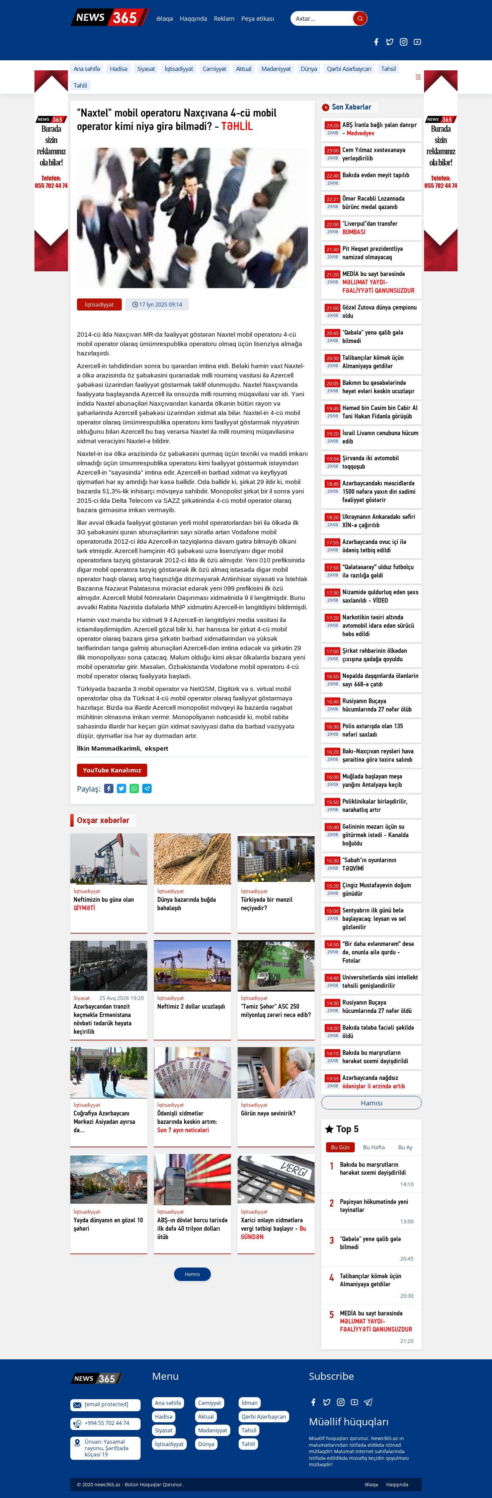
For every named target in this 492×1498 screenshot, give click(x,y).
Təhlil (80, 85)
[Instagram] (403, 42)
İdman (250, 1403)
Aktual (243, 69)
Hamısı (192, 1274)
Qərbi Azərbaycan (349, 69)
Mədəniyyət (276, 69)
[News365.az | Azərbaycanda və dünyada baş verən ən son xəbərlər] (110, 17)
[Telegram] (147, 788)
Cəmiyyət (214, 69)
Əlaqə (164, 18)
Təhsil (388, 69)
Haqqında (193, 18)
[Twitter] (390, 42)
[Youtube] (417, 42)
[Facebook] (376, 42)
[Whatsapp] (134, 788)
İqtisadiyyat (179, 69)
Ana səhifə (87, 69)
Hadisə (118, 69)
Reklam (224, 18)
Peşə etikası (257, 18)
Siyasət (146, 69)
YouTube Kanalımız (112, 770)
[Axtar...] (360, 18)
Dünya (309, 69)
